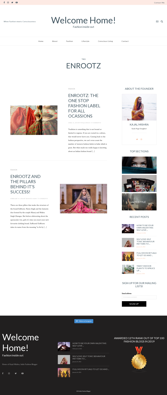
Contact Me (159, 3)
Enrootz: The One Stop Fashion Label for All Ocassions (84, 105)
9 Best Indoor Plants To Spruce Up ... (146, 268)
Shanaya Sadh (31, 199)
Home (40, 41)
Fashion (69, 41)
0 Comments (96, 123)
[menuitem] (159, 3)
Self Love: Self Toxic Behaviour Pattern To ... (145, 241)
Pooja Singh (85, 123)
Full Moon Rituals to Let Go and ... (146, 254)
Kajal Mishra (139, 124)
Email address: (127, 293)
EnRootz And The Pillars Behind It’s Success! (25, 184)
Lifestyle (85, 41)
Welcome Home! (83, 20)
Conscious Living (105, 41)
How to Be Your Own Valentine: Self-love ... (145, 227)
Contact (125, 41)
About (55, 41)
